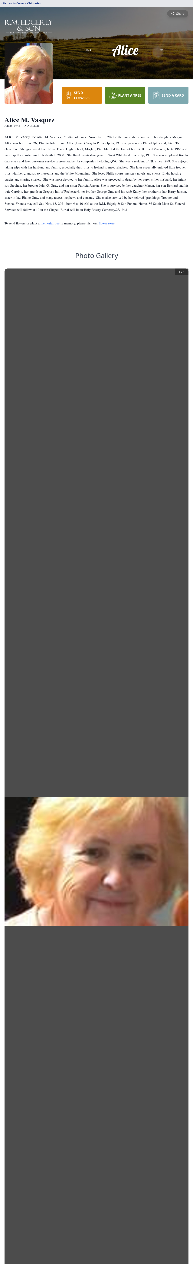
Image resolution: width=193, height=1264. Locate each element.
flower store (107, 223)
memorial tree (50, 223)
